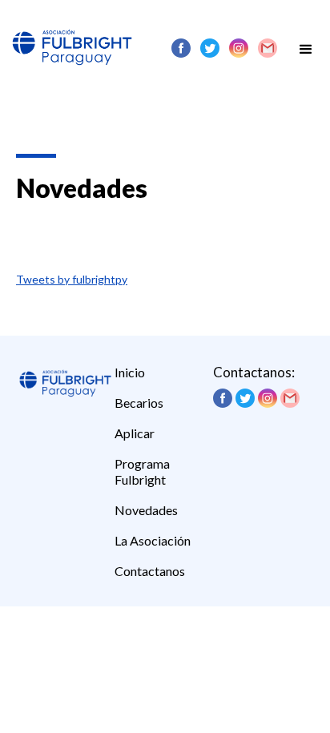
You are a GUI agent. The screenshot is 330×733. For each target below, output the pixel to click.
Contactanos (150, 570)
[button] (306, 45)
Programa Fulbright (142, 471)
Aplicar (135, 433)
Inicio (130, 372)
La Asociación (153, 540)
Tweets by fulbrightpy (71, 279)
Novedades (146, 510)
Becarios (139, 402)
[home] (68, 35)
